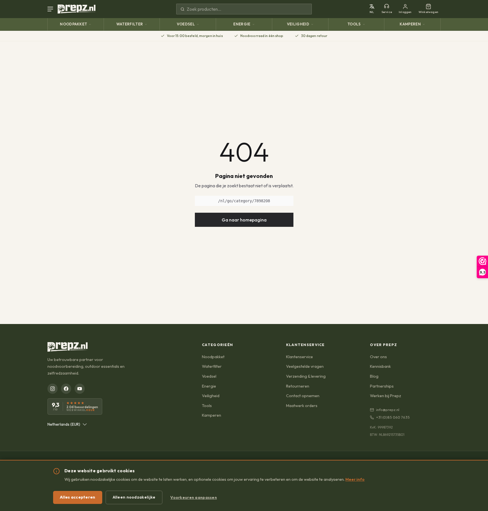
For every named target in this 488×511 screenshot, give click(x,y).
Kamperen (410, 24)
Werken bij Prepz (385, 395)
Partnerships (382, 386)
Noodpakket (73, 24)
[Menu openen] (51, 9)
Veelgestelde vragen (305, 366)
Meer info (355, 479)
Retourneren (297, 386)
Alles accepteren (77, 497)
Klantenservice (299, 356)
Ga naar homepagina (244, 220)
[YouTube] (80, 389)
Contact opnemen (302, 395)
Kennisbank (380, 366)
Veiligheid (298, 24)
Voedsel (186, 24)
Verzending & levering (306, 376)
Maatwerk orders (301, 405)
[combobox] (67, 424)
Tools (354, 24)
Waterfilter (129, 24)
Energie (241, 24)
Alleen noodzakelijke (134, 497)
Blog (374, 376)
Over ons (378, 356)
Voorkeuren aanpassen (193, 497)
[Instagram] (52, 389)
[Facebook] (66, 389)
